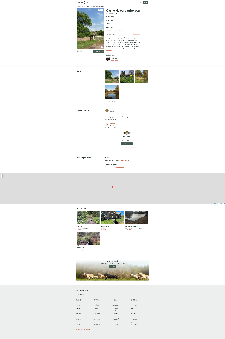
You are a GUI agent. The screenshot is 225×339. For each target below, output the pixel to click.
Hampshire (78, 299)
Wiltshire (133, 304)
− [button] (1, 176)
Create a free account (130, 147)
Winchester (115, 308)
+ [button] (1, 175)
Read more (109, 50)
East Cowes (97, 313)
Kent (95, 322)
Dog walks (82, 6)
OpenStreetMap (219, 203)
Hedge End (97, 304)
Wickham (78, 308)
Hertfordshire (79, 322)
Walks (116, 60)
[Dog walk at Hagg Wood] (88, 217)
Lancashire (78, 313)
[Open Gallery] (102, 47)
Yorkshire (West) (79, 318)
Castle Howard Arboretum (98, 6)
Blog (80, 329)
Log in (145, 2)
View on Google (124, 160)
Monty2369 (112, 123)
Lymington (96, 308)
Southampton (134, 299)
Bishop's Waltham (117, 304)
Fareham (133, 313)
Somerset (115, 322)
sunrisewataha (113, 109)
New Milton (115, 313)
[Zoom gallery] (112, 76)
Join (141, 2)
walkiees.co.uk (80, 332)
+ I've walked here (98, 51)
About (77, 329)
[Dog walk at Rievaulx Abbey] (112, 217)
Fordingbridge (116, 318)
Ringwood (96, 318)
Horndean (133, 322)
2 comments (113, 16)
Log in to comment (126, 143)
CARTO (223, 203)
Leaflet (215, 203)
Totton (96, 299)
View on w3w (119, 167)
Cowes (133, 308)
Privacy (88, 329)
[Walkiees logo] (80, 3)
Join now (112, 266)
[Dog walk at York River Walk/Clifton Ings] (136, 217)
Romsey (114, 299)
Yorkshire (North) (88, 6)
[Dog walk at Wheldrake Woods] (88, 238)
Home (78, 6)
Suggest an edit (136, 34)
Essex (132, 318)
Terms (83, 329)
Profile (112, 60)
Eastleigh (78, 304)
